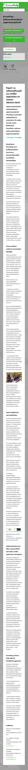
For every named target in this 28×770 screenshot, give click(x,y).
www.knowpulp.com (11, 759)
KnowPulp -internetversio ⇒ (13, 30)
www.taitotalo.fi (10, 746)
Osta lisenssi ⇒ (9, 49)
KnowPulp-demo (7, 57)
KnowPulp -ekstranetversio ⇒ (14, 39)
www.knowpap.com (11, 757)
